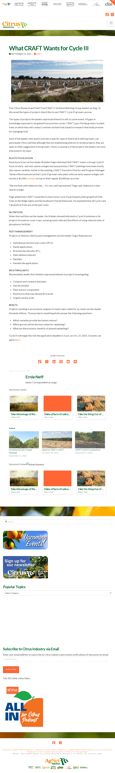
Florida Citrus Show (61, 752)
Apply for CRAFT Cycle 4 (52, 449)
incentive (31, 178)
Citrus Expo (44, 752)
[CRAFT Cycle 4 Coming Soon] (90, 439)
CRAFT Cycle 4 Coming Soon (87, 449)
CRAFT (39, 54)
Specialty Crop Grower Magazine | (52, 750)
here (17, 339)
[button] (111, 22)
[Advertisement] (25, 621)
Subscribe (11, 669)
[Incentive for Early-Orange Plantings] (24, 439)
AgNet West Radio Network (82, 750)
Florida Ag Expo (80, 752)
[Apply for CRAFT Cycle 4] (57, 439)
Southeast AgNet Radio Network (18, 750)
